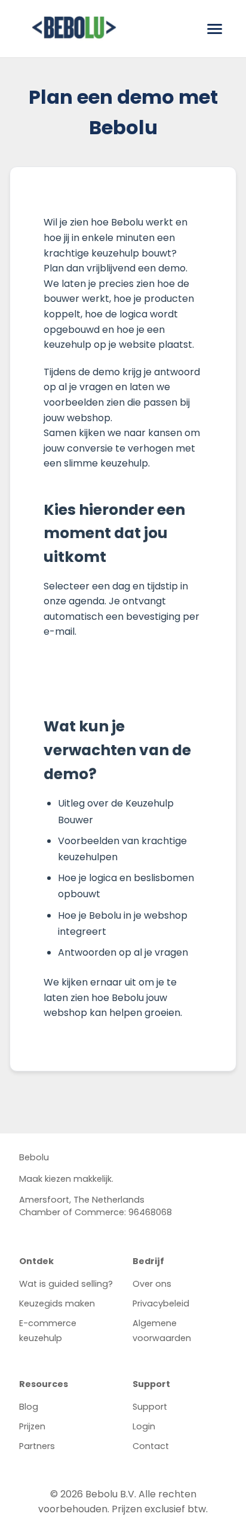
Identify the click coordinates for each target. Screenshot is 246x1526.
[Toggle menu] (214, 29)
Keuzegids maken (57, 1303)
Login (144, 1426)
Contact (151, 1446)
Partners (37, 1446)
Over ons (152, 1284)
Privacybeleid (161, 1303)
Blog (28, 1407)
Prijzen (32, 1426)
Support (150, 1407)
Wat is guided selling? (66, 1284)
